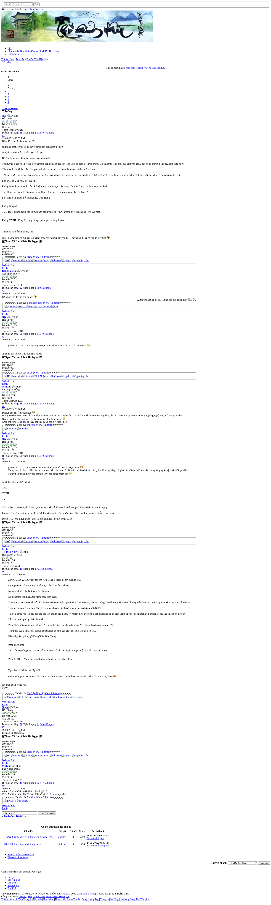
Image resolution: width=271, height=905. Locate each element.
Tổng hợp (145, 899)
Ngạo (5, 115)
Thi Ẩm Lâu (7, 59)
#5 (3, 458)
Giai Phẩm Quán (28, 51)
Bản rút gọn (13, 885)
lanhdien (62, 837)
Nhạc (51, 899)
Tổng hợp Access (36, 896)
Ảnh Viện (18, 899)
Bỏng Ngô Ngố (10, 271)
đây (24, 421)
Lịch (10, 48)
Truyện (76, 899)
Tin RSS (12, 888)
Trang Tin (64, 896)
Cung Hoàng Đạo (90, 899)
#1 (3, 135)
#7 (3, 727)
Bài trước (9, 816)
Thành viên (60, 899)
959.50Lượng (44, 287)
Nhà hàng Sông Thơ (130, 899)
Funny (69, 899)
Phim (45, 899)
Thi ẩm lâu (6, 899)
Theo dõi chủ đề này (18, 857)
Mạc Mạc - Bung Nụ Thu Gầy (141, 67)
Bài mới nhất (93, 838)
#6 (3, 571)
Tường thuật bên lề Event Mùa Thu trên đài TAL (28, 837)
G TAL (41, 51)
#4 (3, 406)
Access (23, 896)
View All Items (41, 257)
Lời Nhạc (114, 899)
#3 (3, 336)
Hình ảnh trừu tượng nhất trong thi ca (22, 844)
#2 (3, 290)
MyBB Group (89, 893)
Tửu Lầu (20, 59)
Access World (52, 896)
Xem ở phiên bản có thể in (21, 854)
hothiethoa (62, 844)
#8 (3, 785)
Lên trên (12, 882)
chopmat (105, 845)
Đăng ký (38, 9)
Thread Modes (10, 108)
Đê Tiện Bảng (52, 51)
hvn (102, 838)
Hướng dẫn (13, 54)
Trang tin (27, 899)
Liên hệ (11, 877)
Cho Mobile (13, 51)
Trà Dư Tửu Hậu (35, 59)
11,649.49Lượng (45, 132)
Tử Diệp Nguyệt (10, 552)
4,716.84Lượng (45, 568)
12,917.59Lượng (45, 403)
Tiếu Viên (37, 899)
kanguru (161, 67)
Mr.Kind (6, 386)
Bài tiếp (20, 816)
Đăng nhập (28, 9)
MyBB (63, 893)
